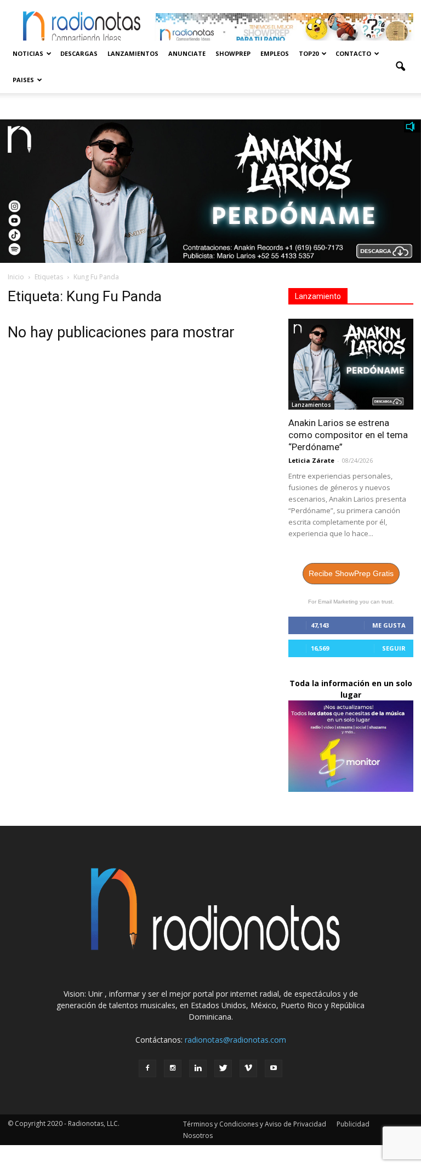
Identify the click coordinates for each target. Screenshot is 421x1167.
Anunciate (187, 53)
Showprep (233, 53)
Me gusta (389, 625)
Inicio (16, 276)
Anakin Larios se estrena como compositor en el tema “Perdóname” (348, 434)
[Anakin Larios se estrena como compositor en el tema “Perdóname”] (350, 364)
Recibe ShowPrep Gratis (351, 573)
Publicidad (353, 1124)
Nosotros (198, 1135)
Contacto (353, 53)
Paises (23, 80)
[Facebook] (147, 1068)
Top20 (308, 53)
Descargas (79, 53)
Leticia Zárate (311, 460)
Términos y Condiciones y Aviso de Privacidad (254, 1124)
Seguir (394, 648)
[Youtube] (273, 1068)
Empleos (274, 53)
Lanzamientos (132, 53)
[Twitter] (223, 1068)
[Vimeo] (248, 1068)
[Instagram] (172, 1068)
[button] (400, 67)
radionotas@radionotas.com (235, 1039)
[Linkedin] (198, 1068)
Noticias (28, 53)
